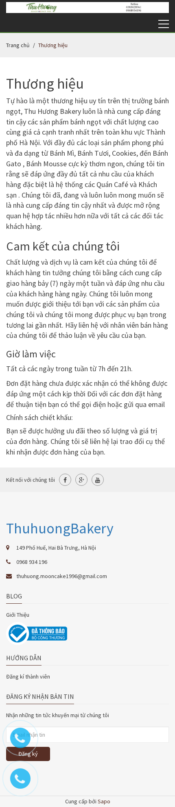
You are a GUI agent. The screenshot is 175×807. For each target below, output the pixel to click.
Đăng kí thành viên (28, 676)
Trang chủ (18, 45)
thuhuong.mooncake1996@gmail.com (61, 576)
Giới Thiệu (17, 614)
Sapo (104, 801)
